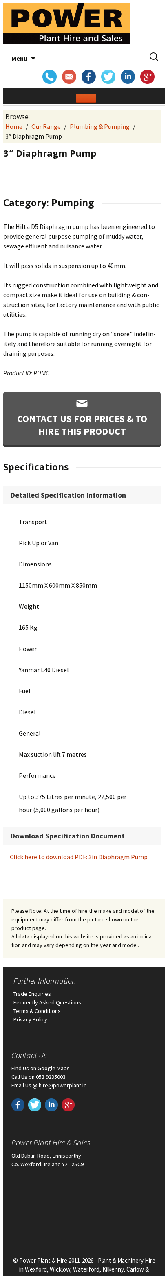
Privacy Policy (30, 1019)
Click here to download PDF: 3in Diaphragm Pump (79, 857)
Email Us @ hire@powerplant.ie (49, 1085)
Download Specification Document (68, 836)
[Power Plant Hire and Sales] (66, 26)
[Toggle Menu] (86, 98)
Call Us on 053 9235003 (38, 1076)
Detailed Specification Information (68, 495)
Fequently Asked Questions (47, 1002)
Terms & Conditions (37, 1011)
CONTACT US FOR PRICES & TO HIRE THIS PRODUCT (82, 425)
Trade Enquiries (32, 993)
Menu (19, 58)
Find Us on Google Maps (40, 1068)
